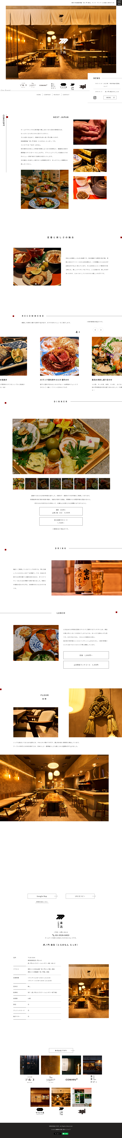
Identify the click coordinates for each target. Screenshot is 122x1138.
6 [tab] (80, 483)
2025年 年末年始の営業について (112, 85)
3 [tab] (43, 483)
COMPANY (47, 95)
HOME (39, 95)
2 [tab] (38, 284)
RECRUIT (57, 95)
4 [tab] (55, 483)
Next (100, 329)
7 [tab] (92, 483)
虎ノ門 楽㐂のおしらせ (112, 91)
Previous (95, 329)
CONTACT (66, 95)
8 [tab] (104, 483)
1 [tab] (35, 284)
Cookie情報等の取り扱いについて (61, 1129)
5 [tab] (67, 483)
